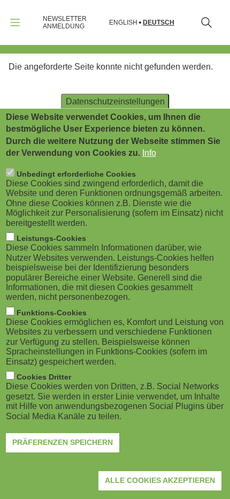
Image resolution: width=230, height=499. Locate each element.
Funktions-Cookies (52, 312)
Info (149, 152)
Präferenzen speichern (62, 442)
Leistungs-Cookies (51, 238)
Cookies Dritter (44, 377)
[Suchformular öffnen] (206, 22)
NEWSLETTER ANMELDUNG (65, 22)
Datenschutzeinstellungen (115, 101)
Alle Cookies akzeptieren (160, 480)
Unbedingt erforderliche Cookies (76, 174)
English (123, 22)
